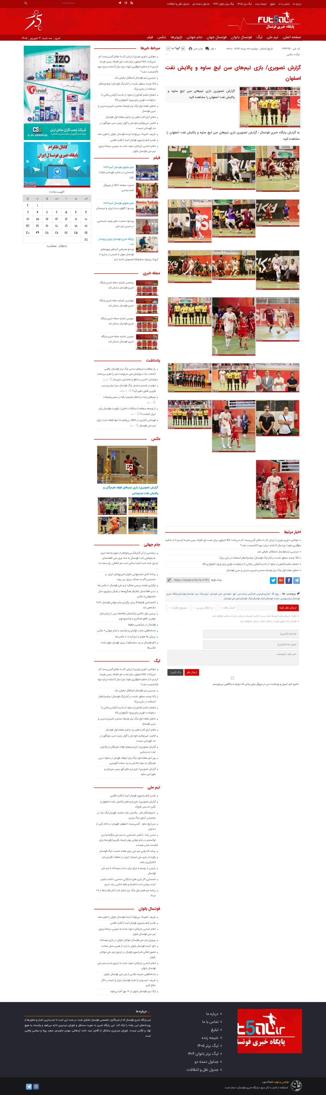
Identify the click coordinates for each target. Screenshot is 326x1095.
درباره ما (297, 4)
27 (56, 232)
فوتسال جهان (217, 37)
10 (86, 219)
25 (76, 232)
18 (76, 226)
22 (37, 226)
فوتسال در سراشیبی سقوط (142, 624)
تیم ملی (272, 37)
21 (47, 226)
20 (56, 226)
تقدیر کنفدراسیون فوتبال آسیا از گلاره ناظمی (133, 140)
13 (56, 219)
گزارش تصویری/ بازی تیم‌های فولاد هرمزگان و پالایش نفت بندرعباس (130, 490)
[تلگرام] (120, 3)
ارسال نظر (192, 672)
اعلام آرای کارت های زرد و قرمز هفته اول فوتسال (131, 117)
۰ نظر (213, 49)
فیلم (150, 37)
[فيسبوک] (288, 580)
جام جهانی (194, 37)
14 (47, 219)
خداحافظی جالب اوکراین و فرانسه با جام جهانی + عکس (126, 630)
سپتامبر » (52, 246)
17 (86, 226)
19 (66, 226)
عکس (161, 37)
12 (66, 219)
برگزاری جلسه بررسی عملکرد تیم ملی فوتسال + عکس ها (127, 585)
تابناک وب (267, 1082)
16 (28, 219)
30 (27, 232)
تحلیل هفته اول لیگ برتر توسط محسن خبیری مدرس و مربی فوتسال (262, 570)
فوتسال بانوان (241, 37)
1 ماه (149, 403)
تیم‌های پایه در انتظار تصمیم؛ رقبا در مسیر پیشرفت (129, 397)
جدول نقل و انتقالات (178, 4)
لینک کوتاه (216, 580)
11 (76, 219)
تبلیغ (272, 4)
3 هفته (124, 391)
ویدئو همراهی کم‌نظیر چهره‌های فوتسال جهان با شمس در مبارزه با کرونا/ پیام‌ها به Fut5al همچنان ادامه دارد (128, 254)
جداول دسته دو (201, 4)
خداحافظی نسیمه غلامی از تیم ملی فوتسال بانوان (130, 974)
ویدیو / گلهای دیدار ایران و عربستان (115, 208)
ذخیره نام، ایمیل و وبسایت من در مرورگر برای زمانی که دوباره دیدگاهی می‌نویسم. (255, 684)
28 (47, 232)
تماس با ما (284, 4)
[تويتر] (273, 580)
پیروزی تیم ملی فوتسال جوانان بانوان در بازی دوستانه (128, 940)
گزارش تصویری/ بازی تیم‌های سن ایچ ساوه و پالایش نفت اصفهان (233, 73)
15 (37, 219)
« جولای (63, 246)
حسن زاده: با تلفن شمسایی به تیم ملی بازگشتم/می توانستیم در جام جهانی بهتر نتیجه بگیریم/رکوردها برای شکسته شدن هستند (128, 840)
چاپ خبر (198, 49)
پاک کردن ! (175, 672)
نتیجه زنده (261, 4)
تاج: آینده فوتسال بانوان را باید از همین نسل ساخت (128, 946)
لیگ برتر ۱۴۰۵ (244, 4)
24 (86, 232)
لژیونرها (176, 37)
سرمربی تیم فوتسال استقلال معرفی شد (278, 551)
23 (27, 226)
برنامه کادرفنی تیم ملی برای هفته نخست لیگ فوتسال (127, 851)
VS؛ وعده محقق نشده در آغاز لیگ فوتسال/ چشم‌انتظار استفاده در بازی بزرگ (259, 558)
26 (66, 232)
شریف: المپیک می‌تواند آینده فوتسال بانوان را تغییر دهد (127, 134)
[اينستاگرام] (126, 3)
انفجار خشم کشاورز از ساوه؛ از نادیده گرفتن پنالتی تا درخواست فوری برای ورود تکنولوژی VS (250, 564)
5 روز (106, 380)
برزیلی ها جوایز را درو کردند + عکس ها (135, 636)
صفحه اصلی (292, 37)
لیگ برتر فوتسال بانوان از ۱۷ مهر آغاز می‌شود (133, 991)
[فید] (132, 3)
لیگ (259, 37)
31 (86, 239)
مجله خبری (151, 273)
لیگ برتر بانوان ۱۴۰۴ (223, 4)
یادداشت (153, 361)
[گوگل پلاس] (281, 580)
